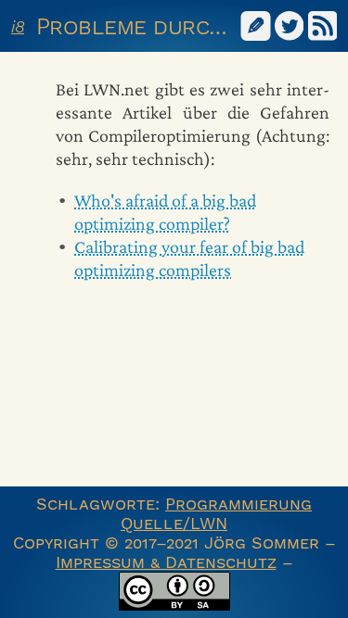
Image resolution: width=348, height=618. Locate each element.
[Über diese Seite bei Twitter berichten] (289, 24)
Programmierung (238, 503)
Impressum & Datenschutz (166, 562)
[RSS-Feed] (323, 24)
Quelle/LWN (174, 523)
